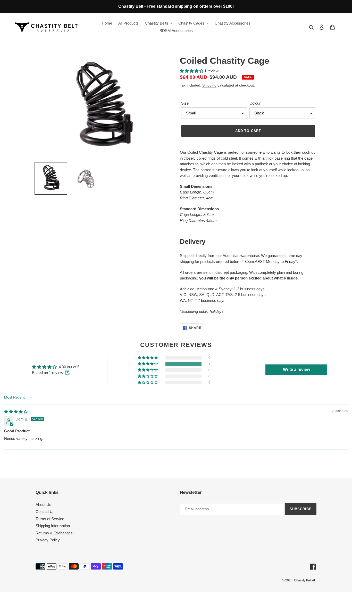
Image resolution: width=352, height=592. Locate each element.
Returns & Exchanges (54, 533)
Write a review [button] (296, 369)
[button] (192, 71)
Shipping (209, 85)
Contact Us (45, 511)
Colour (255, 103)
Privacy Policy (48, 540)
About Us (43, 504)
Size (185, 103)
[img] (16, 411)
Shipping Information (53, 526)
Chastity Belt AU (305, 580)
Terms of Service (50, 519)
